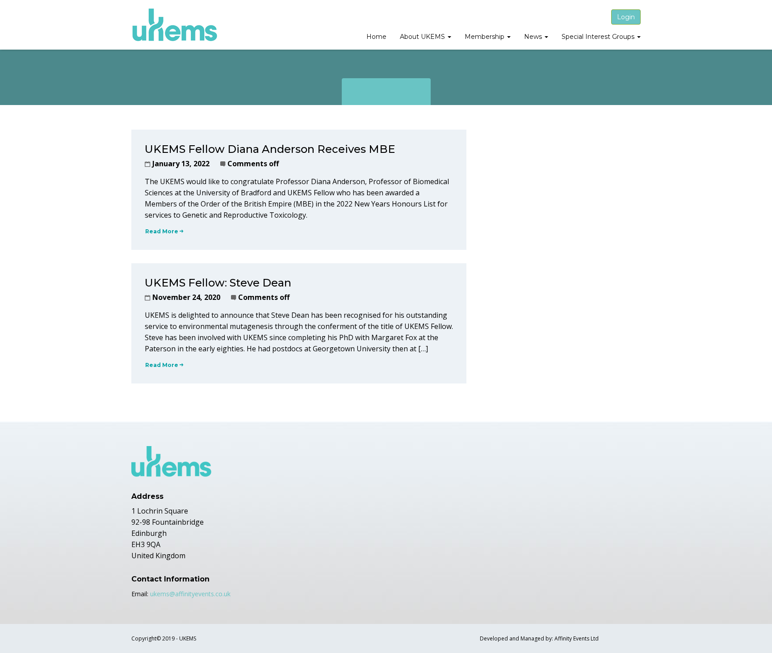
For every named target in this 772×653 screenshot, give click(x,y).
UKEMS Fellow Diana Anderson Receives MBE (270, 149)
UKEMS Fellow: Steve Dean (218, 282)
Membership (485, 37)
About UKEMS (423, 37)
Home (376, 37)
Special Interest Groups (599, 37)
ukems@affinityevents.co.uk (190, 594)
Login (626, 17)
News (534, 37)
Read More (161, 231)
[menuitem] (376, 37)
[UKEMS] (175, 25)
